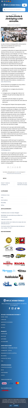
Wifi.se (19, 25)
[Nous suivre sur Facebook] (9, 308)
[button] (2, 4)
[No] (26, 403)
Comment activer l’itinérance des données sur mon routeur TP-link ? (13, 227)
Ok (10, 405)
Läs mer (16, 405)
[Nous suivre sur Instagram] (12, 308)
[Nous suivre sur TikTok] (16, 308)
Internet (14, 173)
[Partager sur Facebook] (10, 167)
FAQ (2, 197)
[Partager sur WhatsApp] (8, 167)
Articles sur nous (5, 195)
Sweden (17, 173)
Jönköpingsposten (5, 150)
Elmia (11, 173)
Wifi (20, 173)
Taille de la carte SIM (6, 219)
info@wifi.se (15, 305)
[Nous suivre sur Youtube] (19, 308)
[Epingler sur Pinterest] (17, 167)
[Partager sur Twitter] (13, 167)
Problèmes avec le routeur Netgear (10, 213)
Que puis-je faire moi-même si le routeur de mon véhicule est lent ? (13, 223)
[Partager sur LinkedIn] (20, 167)
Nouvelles (14, 14)
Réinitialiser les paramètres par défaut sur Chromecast (11, 216)
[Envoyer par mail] (15, 167)
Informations (4, 200)
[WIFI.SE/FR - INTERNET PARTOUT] (12, 5)
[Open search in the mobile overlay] (14, 9)
